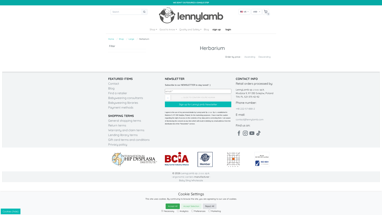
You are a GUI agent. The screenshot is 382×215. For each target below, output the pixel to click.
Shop (152, 29)
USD (255, 11)
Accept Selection (191, 206)
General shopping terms (124, 120)
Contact (113, 83)
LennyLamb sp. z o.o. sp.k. (195, 173)
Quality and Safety (189, 29)
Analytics (184, 211)
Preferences (199, 211)
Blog (206, 29)
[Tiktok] (258, 133)
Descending (264, 56)
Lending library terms (123, 135)
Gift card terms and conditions (129, 140)
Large (131, 39)
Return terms (117, 125)
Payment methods (120, 107)
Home (111, 39)
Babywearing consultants (125, 98)
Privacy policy (117, 144)
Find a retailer (117, 93)
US (245, 11)
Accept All (172, 206)
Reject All (209, 206)
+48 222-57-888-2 (245, 108)
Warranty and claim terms (126, 130)
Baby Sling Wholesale (191, 180)
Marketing (216, 211)
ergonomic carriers (183, 176)
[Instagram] (245, 133)
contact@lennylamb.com (250, 119)
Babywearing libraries (123, 103)
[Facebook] (239, 133)
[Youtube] (252, 133)
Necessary (169, 211)
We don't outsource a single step (191, 2)
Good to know (167, 29)
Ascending (249, 56)
